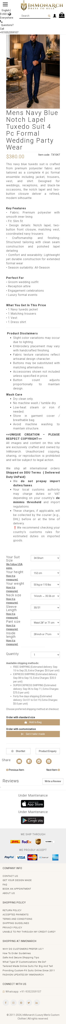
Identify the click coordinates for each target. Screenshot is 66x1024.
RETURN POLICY (12, 910)
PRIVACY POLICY (12, 927)
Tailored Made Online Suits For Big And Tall (28, 966)
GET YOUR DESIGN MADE (17, 880)
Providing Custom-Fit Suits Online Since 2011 (29, 970)
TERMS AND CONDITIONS (17, 919)
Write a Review (53, 781)
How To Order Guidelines (17, 953)
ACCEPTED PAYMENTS (16, 914)
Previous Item (16, 769)
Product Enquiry (47, 751)
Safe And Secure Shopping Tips (21, 957)
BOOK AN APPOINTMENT (17, 888)
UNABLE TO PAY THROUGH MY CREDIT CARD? (29, 931)
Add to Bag (35, 722)
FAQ (5, 884)
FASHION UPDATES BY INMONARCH (23, 974)
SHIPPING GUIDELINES (16, 923)
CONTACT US (10, 876)
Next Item (52, 769)
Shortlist (20, 751)
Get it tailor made (35, 734)
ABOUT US (9, 893)
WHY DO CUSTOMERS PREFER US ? (23, 949)
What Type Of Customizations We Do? (24, 962)
